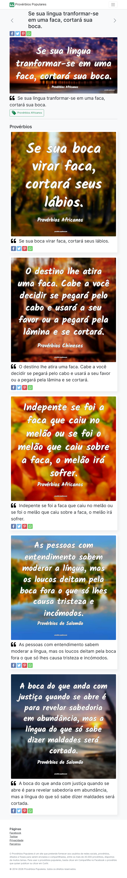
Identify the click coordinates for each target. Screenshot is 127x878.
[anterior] (12, 20)
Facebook (15, 832)
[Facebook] (12, 33)
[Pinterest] (23, 33)
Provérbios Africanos (29, 112)
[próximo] (114, 20)
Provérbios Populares (30, 4)
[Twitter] (17, 33)
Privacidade (16, 840)
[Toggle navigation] (113, 5)
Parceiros (15, 843)
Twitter (14, 836)
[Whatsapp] (28, 33)
